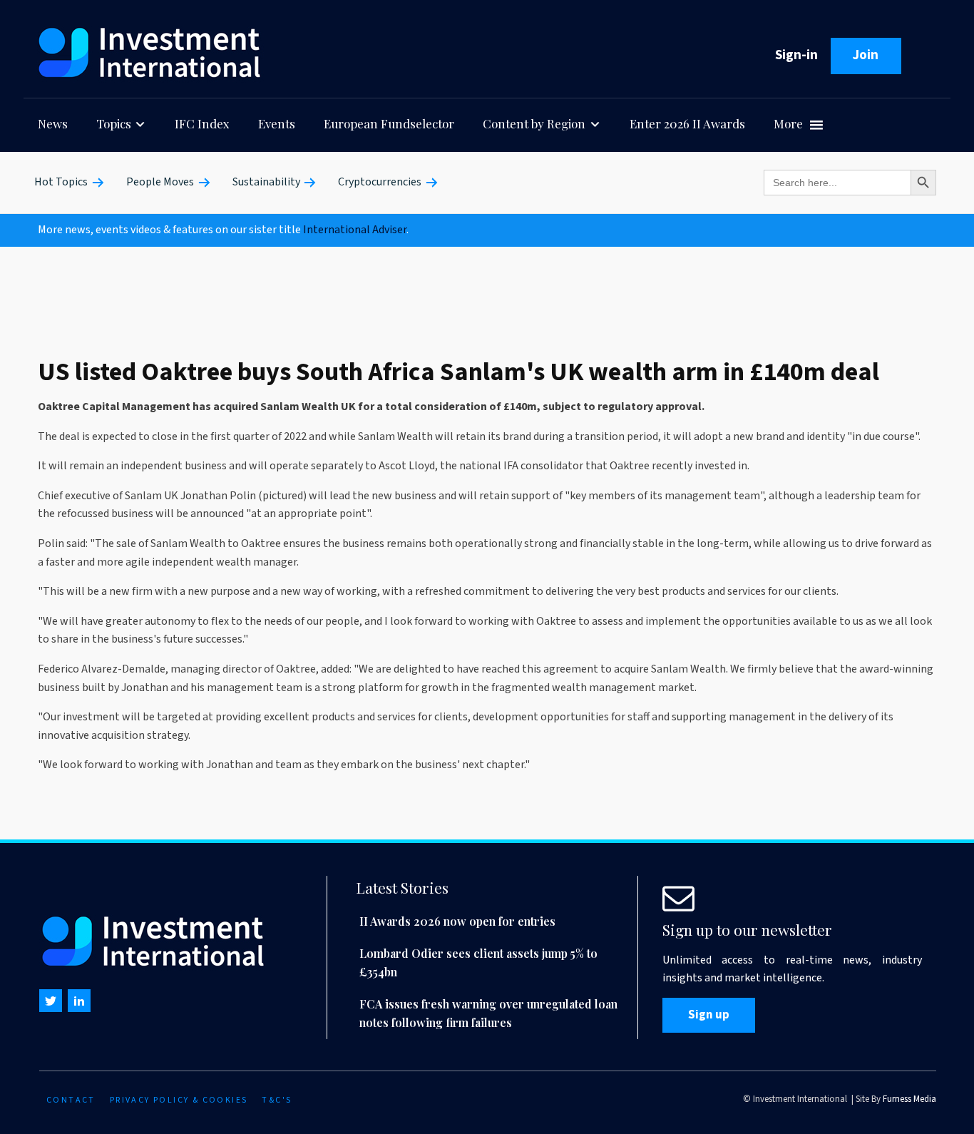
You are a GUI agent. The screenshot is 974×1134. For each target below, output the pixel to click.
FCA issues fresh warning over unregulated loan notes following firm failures (488, 1013)
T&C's (277, 1100)
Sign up (708, 1014)
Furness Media (909, 1099)
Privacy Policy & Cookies (179, 1100)
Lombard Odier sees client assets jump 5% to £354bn (478, 962)
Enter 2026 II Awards (687, 123)
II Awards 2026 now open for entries (457, 921)
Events (276, 123)
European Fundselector (389, 123)
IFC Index (202, 123)
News (53, 123)
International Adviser (354, 229)
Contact (71, 1100)
